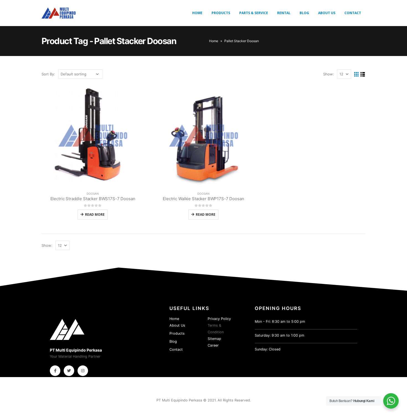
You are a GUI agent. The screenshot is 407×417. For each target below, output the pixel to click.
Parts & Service (253, 13)
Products (221, 13)
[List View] (362, 74)
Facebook (55, 370)
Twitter (69, 370)
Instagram (83, 370)
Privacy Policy (219, 319)
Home (197, 13)
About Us (326, 13)
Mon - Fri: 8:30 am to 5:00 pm (280, 321)
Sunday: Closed (267, 349)
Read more (95, 214)
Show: (328, 74)
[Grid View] (356, 74)
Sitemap (214, 339)
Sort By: (48, 74)
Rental (283, 13)
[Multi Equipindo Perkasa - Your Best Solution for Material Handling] (59, 13)
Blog (304, 13)
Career (213, 345)
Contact (352, 13)
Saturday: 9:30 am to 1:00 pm (279, 335)
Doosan (93, 193)
